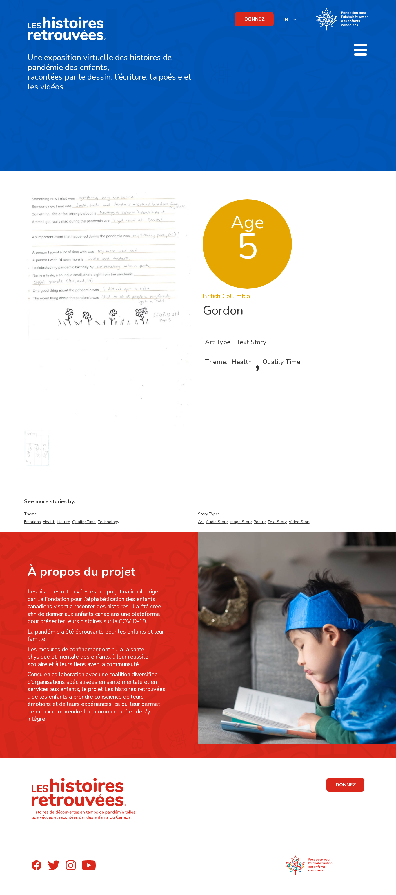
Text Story (251, 342)
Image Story (241, 522)
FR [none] (285, 19)
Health (242, 361)
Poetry (260, 522)
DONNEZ (254, 19)
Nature (63, 522)
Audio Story (217, 522)
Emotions (32, 522)
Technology (108, 522)
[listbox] (289, 19)
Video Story (299, 522)
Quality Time (281, 361)
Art (201, 522)
